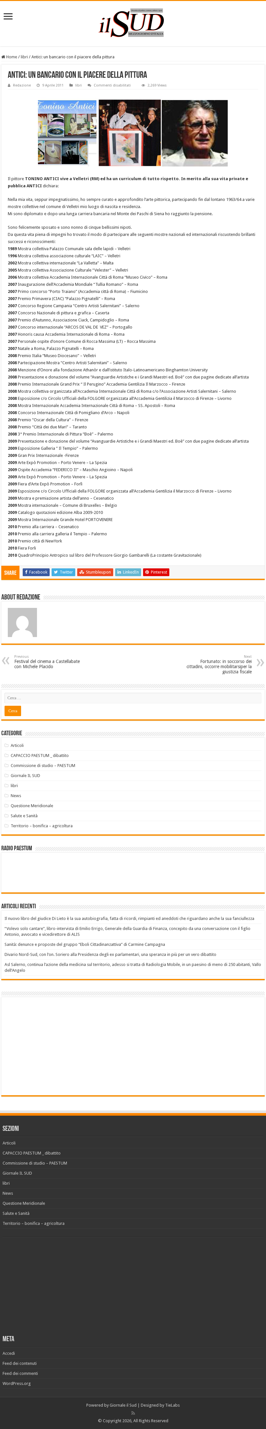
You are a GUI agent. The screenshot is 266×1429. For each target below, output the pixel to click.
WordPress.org (17, 1383)
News (16, 795)
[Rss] (133, 1413)
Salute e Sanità (24, 815)
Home (11, 56)
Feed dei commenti (20, 1373)
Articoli (17, 745)
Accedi (9, 1353)
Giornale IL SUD (25, 775)
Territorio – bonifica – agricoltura (42, 825)
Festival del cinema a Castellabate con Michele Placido (47, 662)
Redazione (22, 85)
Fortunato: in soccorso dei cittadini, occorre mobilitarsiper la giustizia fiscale (219, 664)
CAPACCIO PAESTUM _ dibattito (40, 755)
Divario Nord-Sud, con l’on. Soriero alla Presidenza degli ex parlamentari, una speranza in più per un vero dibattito (110, 954)
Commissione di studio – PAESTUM (43, 765)
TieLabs (172, 1405)
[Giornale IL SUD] (133, 22)
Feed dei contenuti (20, 1363)
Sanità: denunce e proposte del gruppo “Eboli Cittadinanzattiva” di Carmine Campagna (85, 944)
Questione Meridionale (32, 805)
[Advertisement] (59, 1045)
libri (24, 56)
